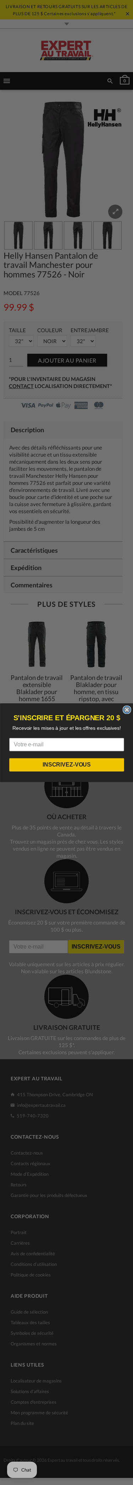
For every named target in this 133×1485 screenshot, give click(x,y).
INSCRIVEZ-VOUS (66, 765)
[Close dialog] (126, 709)
